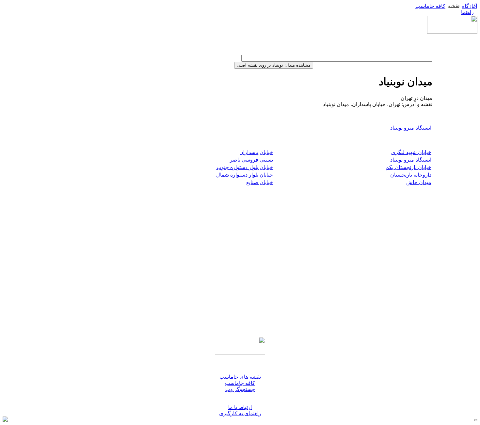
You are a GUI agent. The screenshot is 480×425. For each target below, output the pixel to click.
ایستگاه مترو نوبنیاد (410, 128)
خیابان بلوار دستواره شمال (244, 175)
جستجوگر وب (240, 389)
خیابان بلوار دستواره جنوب (244, 167)
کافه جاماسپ (430, 6)
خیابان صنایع (259, 182)
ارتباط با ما (240, 407)
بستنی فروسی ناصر (251, 160)
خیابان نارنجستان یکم (408, 167)
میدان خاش (418, 182)
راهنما (467, 12)
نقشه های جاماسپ (240, 377)
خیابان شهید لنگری (411, 152)
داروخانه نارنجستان (410, 175)
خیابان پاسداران (256, 152)
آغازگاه (469, 6)
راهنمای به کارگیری (240, 413)
